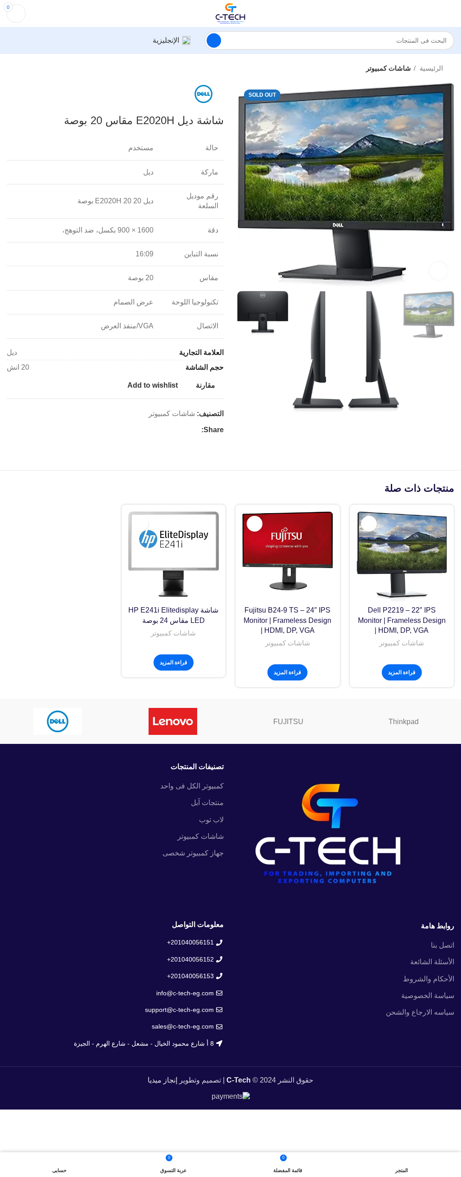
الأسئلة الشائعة (432, 962)
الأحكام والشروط (428, 979)
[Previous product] (40, 68)
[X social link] (183, 430)
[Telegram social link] (163, 430)
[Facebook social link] (194, 430)
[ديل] (57, 721)
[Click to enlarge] (438, 271)
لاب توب (211, 819)
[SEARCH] (214, 40)
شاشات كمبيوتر (388, 68)
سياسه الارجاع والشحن (420, 1012)
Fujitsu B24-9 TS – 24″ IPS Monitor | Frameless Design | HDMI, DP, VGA (287, 620)
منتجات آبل (207, 802)
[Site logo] (230, 13)
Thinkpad (404, 721)
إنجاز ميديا (162, 1080)
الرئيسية (430, 68)
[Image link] (327, 834)
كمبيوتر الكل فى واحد (192, 786)
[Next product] (22, 68)
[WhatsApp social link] (173, 430)
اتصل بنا (442, 945)
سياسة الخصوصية (427, 995)
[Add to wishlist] (369, 524)
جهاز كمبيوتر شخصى (193, 853)
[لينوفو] (172, 721)
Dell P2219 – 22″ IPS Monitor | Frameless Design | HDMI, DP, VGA (402, 620)
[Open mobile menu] (451, 13)
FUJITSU (288, 721)
